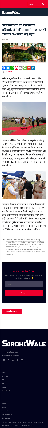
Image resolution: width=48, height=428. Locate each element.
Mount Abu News (31, 247)
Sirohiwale (8, 71)
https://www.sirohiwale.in (11, 355)
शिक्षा (3, 372)
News (4, 407)
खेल (3, 383)
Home (4, 403)
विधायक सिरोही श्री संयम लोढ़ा (21, 242)
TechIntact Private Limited (23, 425)
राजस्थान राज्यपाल (37, 244)
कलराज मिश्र (10, 247)
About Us (5, 411)
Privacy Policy (7, 414)
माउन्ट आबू (5, 39)
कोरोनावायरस (6, 390)
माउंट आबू (37, 239)
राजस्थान (4, 387)
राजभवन (9, 242)
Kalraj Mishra (19, 247)
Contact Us (6, 418)
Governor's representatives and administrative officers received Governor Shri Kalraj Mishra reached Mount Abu (25, 252)
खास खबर (5, 376)
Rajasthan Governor (24, 244)
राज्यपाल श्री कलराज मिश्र (25, 239)
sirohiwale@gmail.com (10, 352)
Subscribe (24, 293)
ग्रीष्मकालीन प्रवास (11, 239)
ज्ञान (3, 380)
